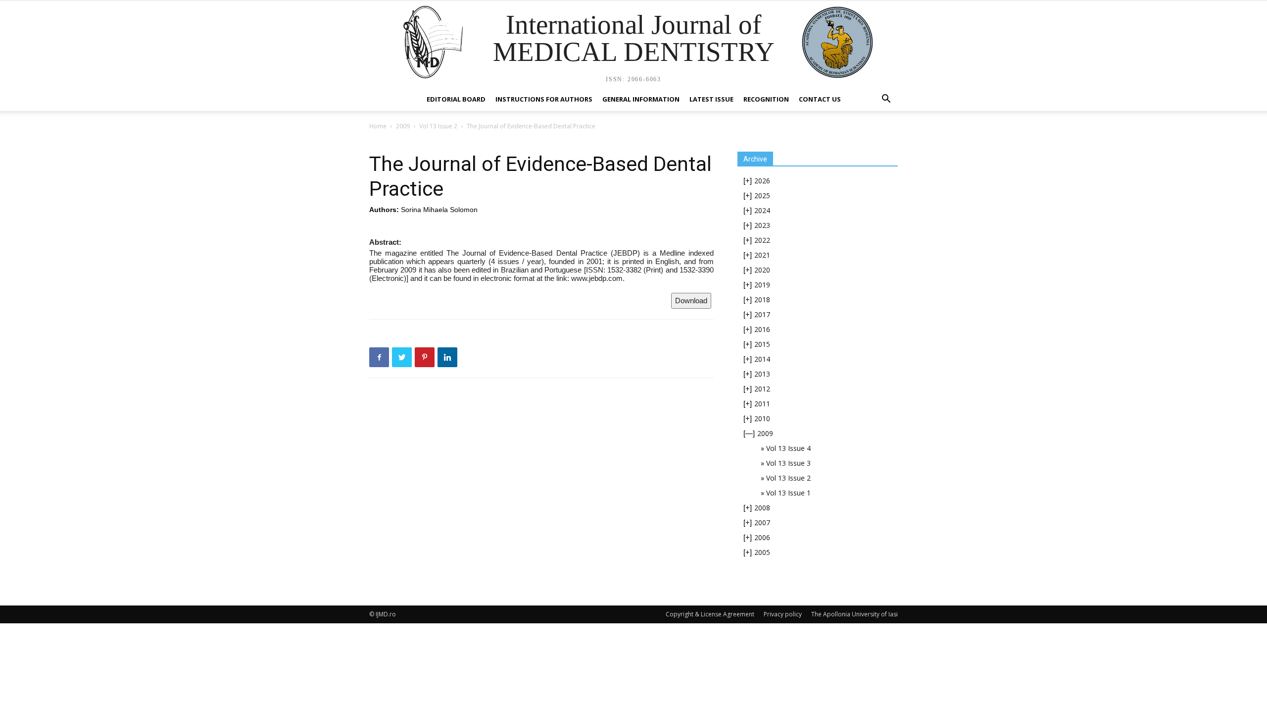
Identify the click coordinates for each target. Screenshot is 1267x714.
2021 (762, 255)
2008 (762, 507)
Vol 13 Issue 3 (788, 463)
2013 (762, 374)
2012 (762, 388)
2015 (762, 344)
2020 (762, 270)
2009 (403, 126)
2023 (762, 225)
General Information (641, 99)
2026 (762, 180)
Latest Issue (711, 99)
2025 (762, 195)
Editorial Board (456, 99)
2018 (762, 299)
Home (378, 126)
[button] (886, 100)
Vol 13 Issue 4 (788, 448)
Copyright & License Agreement (710, 614)
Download (691, 300)
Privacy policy (783, 614)
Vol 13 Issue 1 (788, 492)
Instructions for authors (543, 99)
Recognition (766, 99)
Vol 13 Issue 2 (438, 126)
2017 (762, 314)
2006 (762, 537)
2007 (762, 522)
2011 (762, 403)
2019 (762, 284)
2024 (762, 210)
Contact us (820, 99)
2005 (762, 552)
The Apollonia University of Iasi (854, 614)
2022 (762, 240)
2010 (762, 418)
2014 (762, 359)
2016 (762, 329)
